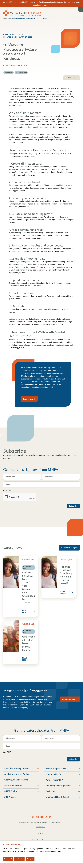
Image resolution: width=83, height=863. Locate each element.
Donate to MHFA (53, 774)
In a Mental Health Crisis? (57, 797)
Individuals (8, 72)
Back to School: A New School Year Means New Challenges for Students (28, 587)
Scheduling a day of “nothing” (26, 267)
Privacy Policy (40, 827)
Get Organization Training (16, 780)
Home (5, 19)
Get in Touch (51, 791)
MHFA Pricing (10, 791)
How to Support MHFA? (56, 768)
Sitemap (40, 833)
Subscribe (71, 77)
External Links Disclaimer (40, 840)
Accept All (8, 859)
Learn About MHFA (13, 785)
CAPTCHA (7, 490)
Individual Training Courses (16, 768)
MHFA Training (21, 72)
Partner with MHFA (54, 780)
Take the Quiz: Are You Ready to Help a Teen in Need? (66, 575)
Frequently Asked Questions (58, 785)
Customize (19, 859)
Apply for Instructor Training (17, 774)
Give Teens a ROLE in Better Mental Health (28, 643)
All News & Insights (69, 547)
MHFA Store (10, 797)
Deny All (30, 859)
